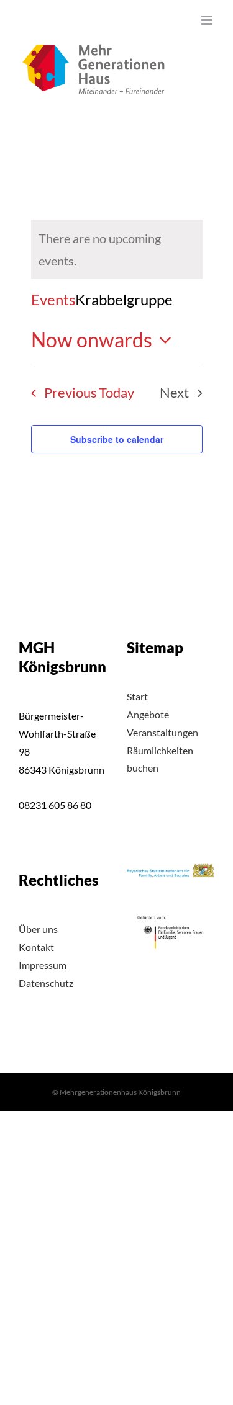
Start (137, 696)
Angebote (148, 714)
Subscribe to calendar (116, 439)
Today (116, 392)
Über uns (38, 929)
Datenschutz (46, 983)
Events (53, 299)
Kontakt (36, 947)
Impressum (42, 965)
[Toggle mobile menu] (207, 20)
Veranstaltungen (162, 732)
